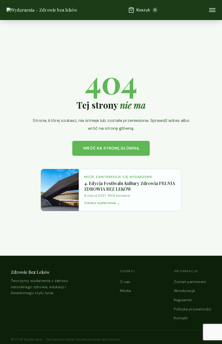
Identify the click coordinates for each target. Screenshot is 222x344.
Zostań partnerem (190, 281)
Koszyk (146, 10)
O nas (125, 281)
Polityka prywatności (192, 309)
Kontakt (181, 318)
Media (125, 290)
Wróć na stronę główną (111, 148)
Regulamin (183, 299)
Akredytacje (184, 290)
